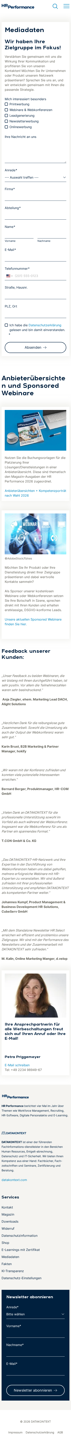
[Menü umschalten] (66, 6)
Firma (10, 189)
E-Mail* (11, 1364)
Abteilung (13, 208)
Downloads (10, 1221)
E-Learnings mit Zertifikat (21, 1250)
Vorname (10, 240)
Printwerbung (19, 104)
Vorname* (13, 1326)
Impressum (15, 1432)
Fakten (7, 1264)
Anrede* (12, 1307)
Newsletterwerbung (24, 121)
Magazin (8, 1214)
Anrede (11, 170)
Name (10, 227)
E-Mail (10, 250)
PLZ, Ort (11, 306)
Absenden (33, 347)
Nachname (43, 240)
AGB (60, 1432)
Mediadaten (10, 1257)
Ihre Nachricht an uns (20, 137)
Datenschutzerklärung (45, 325)
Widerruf (8, 1228)
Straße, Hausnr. (16, 287)
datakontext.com (14, 1180)
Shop (5, 1243)
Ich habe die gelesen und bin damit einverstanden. (37, 329)
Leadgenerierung (22, 115)
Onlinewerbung (20, 127)
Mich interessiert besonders (25, 99)
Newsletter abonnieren (33, 1390)
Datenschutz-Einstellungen (21, 1278)
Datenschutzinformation (19, 1236)
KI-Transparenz (13, 1271)
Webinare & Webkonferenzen (30, 110)
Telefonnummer (17, 268)
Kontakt (7, 1207)
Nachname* (15, 1345)
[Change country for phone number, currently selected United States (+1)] (9, 275)
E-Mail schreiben (17, 1065)
